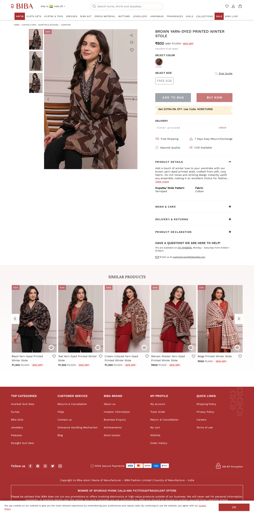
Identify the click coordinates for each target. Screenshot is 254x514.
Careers (201, 419)
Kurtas (15, 411)
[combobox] (126, 6)
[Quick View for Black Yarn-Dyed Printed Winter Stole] (51, 347)
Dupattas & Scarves (48, 25)
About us (109, 404)
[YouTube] (60, 466)
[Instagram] (45, 466)
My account (157, 404)
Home (16, 25)
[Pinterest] (38, 466)
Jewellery (17, 427)
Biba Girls (17, 419)
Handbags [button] (157, 16)
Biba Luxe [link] (231, 16)
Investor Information (117, 411)
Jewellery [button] (140, 16)
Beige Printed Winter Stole (215, 356)
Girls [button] (189, 16)
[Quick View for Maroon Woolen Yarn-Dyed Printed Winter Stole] (191, 347)
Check (222, 127)
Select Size (163, 72)
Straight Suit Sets (22, 443)
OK (234, 507)
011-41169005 (185, 247)
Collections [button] (204, 16)
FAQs (60, 411)
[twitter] (53, 466)
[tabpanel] (90, 99)
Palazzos (16, 435)
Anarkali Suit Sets (22, 404)
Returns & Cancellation (72, 404)
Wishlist (155, 435)
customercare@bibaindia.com (189, 257)
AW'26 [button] (19, 16)
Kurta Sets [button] (33, 16)
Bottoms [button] (124, 16)
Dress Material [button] (104, 16)
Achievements (113, 427)
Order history (158, 443)
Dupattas (66, 25)
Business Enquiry (115, 419)
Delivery (161, 120)
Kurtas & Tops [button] (53, 16)
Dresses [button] (71, 16)
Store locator (112, 435)
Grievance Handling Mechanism (77, 427)
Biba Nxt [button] (85, 16)
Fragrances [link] (175, 16)
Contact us (64, 419)
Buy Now (214, 97)
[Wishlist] (131, 50)
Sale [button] (219, 16)
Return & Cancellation (164, 419)
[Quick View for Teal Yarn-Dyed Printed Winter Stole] (98, 347)
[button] (233, 7)
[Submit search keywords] (94, 6)
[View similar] (131, 42)
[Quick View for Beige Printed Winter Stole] (237, 347)
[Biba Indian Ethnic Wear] (22, 6)
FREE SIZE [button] (164, 81)
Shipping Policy (206, 404)
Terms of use (205, 427)
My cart (155, 427)
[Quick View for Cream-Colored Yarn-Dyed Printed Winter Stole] (144, 347)
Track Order (157, 411)
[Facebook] (30, 466)
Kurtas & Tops (29, 25)
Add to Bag (173, 97)
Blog (60, 435)
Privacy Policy (205, 411)
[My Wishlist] (227, 7)
